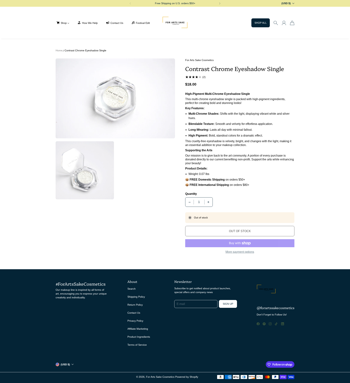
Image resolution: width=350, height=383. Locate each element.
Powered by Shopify (186, 376)
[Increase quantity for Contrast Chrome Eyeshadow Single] (208, 202)
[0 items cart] (292, 23)
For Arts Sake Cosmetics (160, 376)
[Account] (284, 23)
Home (59, 50)
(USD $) (65, 364)
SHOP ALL (260, 22)
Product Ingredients (138, 336)
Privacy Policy (135, 320)
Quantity (191, 193)
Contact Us (133, 312)
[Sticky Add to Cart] (334, 372)
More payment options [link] (239, 251)
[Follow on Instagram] (270, 324)
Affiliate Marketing (137, 328)
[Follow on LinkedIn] (282, 324)
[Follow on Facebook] (258, 324)
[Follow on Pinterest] (264, 324)
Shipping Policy (136, 296)
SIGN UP (228, 303)
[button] (130, 3)
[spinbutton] (199, 202)
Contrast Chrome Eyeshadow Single (85, 50)
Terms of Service (137, 344)
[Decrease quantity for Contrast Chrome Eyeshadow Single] (189, 202)
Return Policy (135, 304)
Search (131, 288)
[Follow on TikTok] (276, 324)
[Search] (275, 23)
